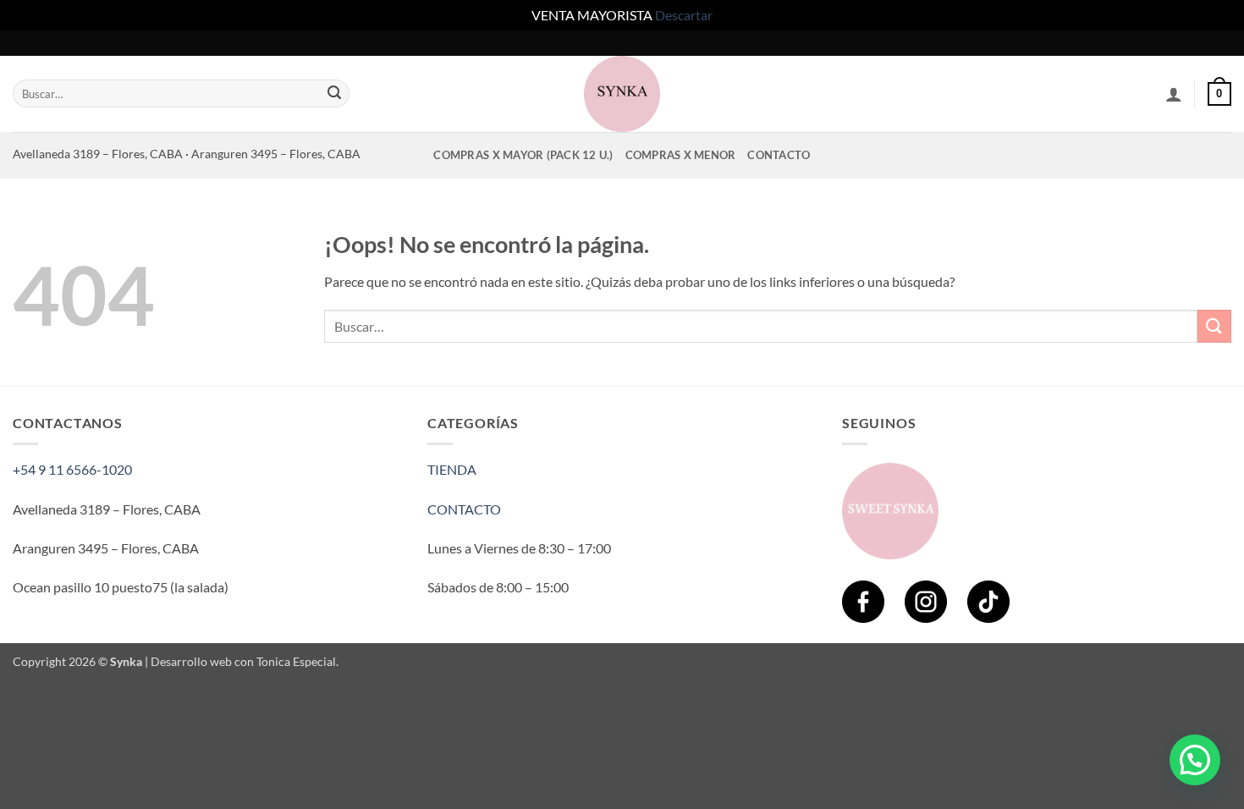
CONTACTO (464, 509)
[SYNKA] (622, 94)
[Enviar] (334, 94)
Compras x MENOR (680, 155)
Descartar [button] (684, 15)
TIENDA (451, 469)
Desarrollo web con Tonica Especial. (245, 661)
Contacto (778, 155)
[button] (1173, 94)
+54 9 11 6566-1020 (72, 469)
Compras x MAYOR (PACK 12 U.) (523, 155)
